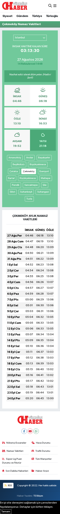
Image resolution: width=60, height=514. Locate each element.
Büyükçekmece (38, 164)
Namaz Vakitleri (15, 451)
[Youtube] (30, 431)
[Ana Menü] (54, 5)
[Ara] (50, 5)
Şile (44, 185)
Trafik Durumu (42, 451)
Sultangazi (43, 192)
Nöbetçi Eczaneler (16, 443)
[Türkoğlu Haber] (14, 6)
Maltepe (45, 178)
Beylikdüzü (18, 164)
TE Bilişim (38, 496)
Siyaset (7, 16)
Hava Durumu (43, 443)
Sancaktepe (31, 185)
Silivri (12, 192)
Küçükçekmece (28, 178)
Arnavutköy (14, 157)
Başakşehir (44, 157)
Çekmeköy (28, 171)
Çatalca (14, 171)
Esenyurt (44, 171)
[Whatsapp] (36, 431)
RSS (10, 485)
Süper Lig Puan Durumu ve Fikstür (12, 461)
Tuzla (29, 199)
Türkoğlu (52, 16)
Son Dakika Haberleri (17, 471)
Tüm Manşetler (43, 459)
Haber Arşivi (42, 471)
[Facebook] (24, 431)
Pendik (15, 185)
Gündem (22, 16)
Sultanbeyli (26, 192)
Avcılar (29, 157)
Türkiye (37, 16)
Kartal (11, 178)
